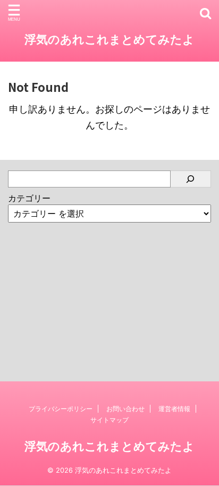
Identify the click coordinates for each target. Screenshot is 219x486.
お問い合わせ (125, 409)
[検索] (191, 178)
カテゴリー (29, 198)
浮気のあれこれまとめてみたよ (109, 39)
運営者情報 (174, 409)
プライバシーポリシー (60, 409)
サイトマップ (109, 420)
